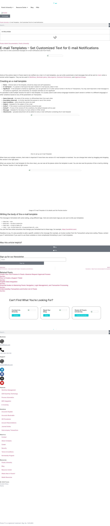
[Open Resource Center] (27, 7)
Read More (2, 276)
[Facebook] (2, 374)
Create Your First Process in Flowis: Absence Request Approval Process (25, 274)
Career (4, 444)
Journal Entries (6, 426)
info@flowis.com (5, 345)
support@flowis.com (6, 365)
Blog (3, 466)
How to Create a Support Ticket (11, 278)
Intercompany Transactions (10, 430)
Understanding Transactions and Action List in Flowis (18, 289)
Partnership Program (8, 455)
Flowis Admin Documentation (9, 43)
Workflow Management (9, 390)
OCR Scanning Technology (10, 393)
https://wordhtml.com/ (69, 229)
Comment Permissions (64, 77)
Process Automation (8, 397)
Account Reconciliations (9, 423)
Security (4, 448)
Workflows (32, 77)
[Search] (109, 25)
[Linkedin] (2, 370)
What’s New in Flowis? (8, 473)
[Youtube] (2, 383)
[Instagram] (2, 379)
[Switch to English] (4, 13)
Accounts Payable (7, 411)
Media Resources (7, 477)
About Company (7, 441)
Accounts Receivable (8, 415)
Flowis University (4, 22)
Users (99, 75)
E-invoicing (5, 405)
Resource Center (7, 470)
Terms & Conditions (8, 452)
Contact (4, 437)
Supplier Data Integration (8, 282)
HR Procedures (6, 419)
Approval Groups (80, 77)
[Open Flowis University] (13, 7)
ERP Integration (6, 401)
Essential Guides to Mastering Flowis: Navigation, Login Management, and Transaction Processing (34, 285)
